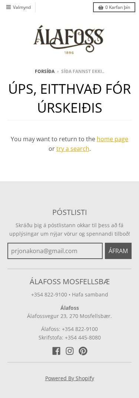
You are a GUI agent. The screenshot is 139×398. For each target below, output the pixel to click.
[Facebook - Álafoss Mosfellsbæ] (56, 350)
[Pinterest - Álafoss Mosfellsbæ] (83, 350)
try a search (72, 149)
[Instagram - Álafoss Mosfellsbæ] (69, 350)
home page (112, 139)
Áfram (118, 251)
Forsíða (44, 71)
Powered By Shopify (69, 378)
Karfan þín (117, 7)
